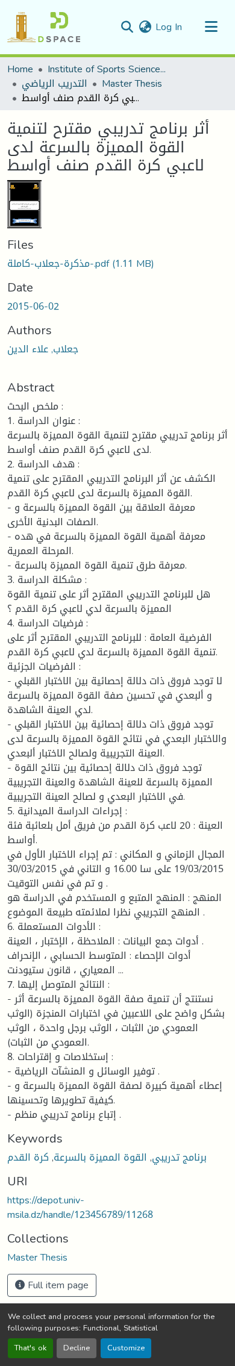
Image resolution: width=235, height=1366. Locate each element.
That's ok (30, 1348)
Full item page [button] (57, 1285)
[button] (43, 27)
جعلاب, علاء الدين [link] (42, 349)
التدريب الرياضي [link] (54, 83)
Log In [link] (168, 26)
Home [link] (20, 69)
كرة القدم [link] (28, 1157)
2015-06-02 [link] (33, 306)
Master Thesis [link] (132, 83)
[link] (117, 264)
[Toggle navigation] (211, 27)
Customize (126, 1348)
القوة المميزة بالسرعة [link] (100, 1157)
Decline (76, 1348)
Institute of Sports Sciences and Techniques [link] (108, 69)
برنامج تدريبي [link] (179, 1157)
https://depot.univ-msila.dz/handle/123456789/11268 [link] (80, 1207)
